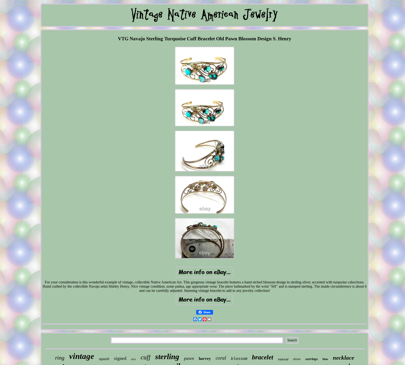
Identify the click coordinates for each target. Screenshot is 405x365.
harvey (205, 358)
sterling (167, 356)
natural (283, 359)
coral (221, 358)
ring (59, 358)
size (133, 359)
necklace (343, 357)
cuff (145, 357)
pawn (189, 358)
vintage (81, 356)
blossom (239, 359)
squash (104, 359)
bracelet (262, 357)
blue (325, 359)
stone (297, 359)
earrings (311, 359)
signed (120, 358)
